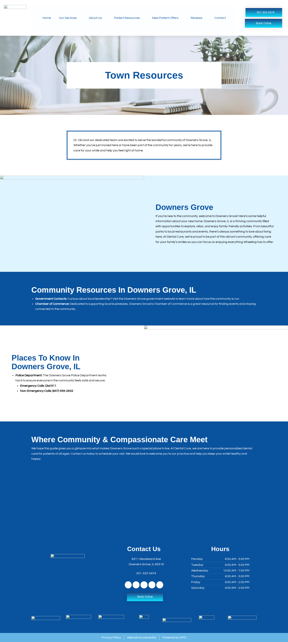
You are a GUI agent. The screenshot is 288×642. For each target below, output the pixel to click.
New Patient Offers (165, 17)
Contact (220, 17)
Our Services (68, 17)
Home (47, 17)
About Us (95, 17)
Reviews (196, 17)
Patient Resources (127, 17)
